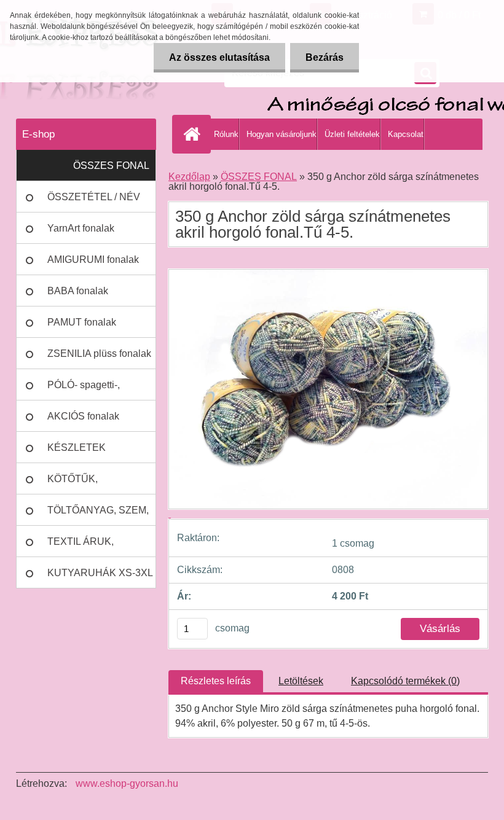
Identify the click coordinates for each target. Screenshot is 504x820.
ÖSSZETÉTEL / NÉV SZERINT (93, 202)
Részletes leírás (216, 681)
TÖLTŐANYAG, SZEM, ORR (98, 515)
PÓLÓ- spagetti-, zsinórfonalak (83, 390)
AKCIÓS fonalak (83, 416)
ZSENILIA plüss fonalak (99, 353)
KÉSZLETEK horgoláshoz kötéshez (95, 452)
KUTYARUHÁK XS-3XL (100, 573)
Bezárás (324, 57)
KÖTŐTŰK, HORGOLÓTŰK (82, 484)
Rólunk (226, 134)
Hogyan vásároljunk (281, 134)
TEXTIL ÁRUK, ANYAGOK (80, 546)
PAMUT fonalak (81, 322)
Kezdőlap (189, 176)
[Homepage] (194, 134)
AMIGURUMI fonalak (93, 259)
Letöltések (300, 681)
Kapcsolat (405, 134)
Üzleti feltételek (352, 134)
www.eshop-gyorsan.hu (127, 783)
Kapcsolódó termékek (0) (405, 681)
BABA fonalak (77, 291)
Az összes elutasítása (219, 57)
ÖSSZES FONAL (111, 165)
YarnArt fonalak (80, 228)
